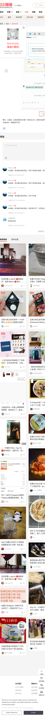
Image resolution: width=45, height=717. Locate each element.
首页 (1, 24)
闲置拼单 (41, 17)
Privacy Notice (28, 708)
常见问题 (34, 687)
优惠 (8, 12)
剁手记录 (30, 17)
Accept (33, 713)
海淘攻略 (19, 17)
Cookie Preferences (11, 713)
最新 (9, 17)
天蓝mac (12, 168)
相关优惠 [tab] (14, 239)
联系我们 (34, 690)
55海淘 (6, 5)
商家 (17, 12)
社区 (1, 17)
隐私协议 (18, 690)
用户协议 (18, 693)
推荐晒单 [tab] (3, 239)
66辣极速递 (11, 218)
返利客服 (34, 693)
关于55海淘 (19, 687)
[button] (18, 5)
